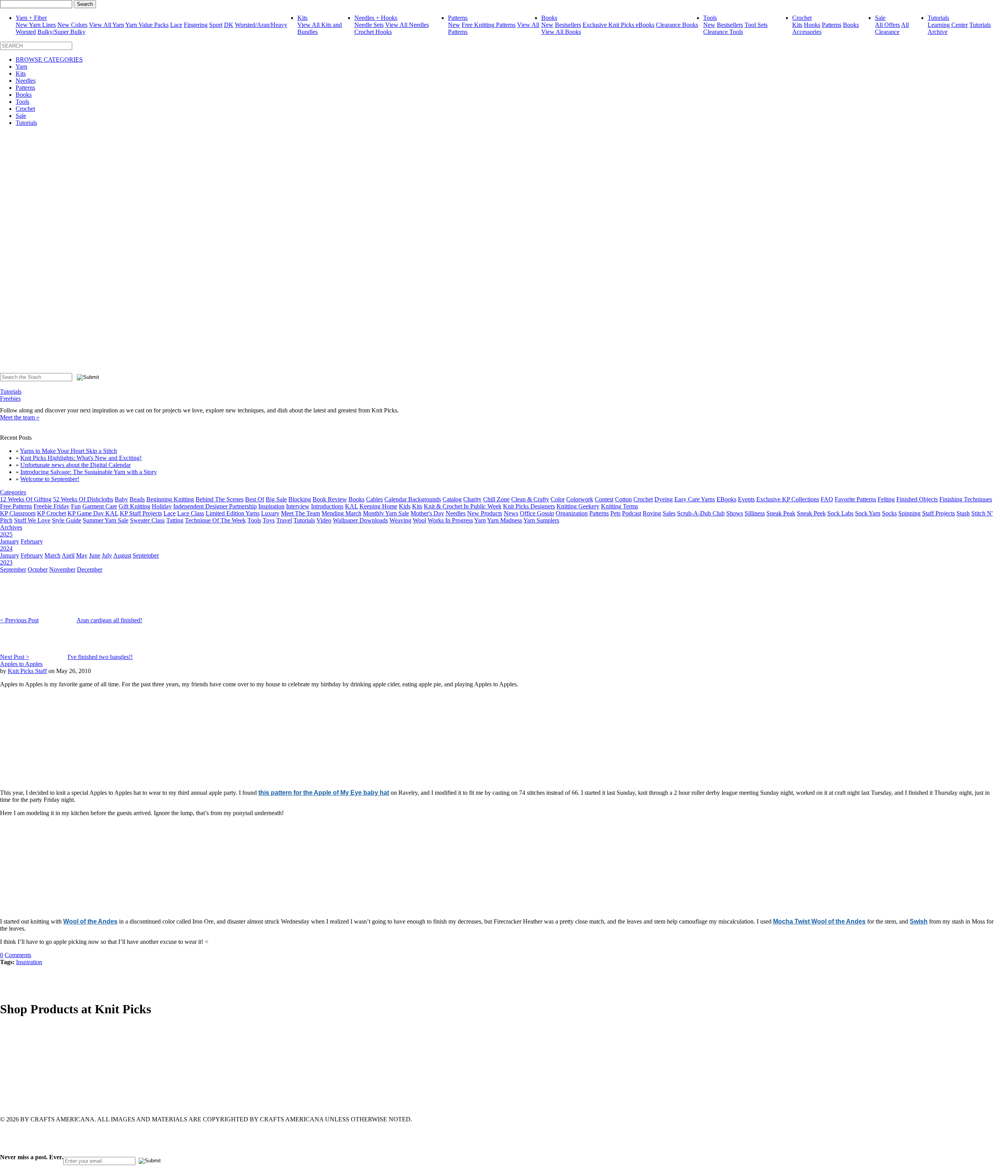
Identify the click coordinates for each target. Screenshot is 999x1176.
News (511, 513)
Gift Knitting (134, 506)
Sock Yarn (867, 513)
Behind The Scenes (220, 499)
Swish (919, 921)
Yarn (21, 66)
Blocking (299, 499)
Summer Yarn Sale (105, 520)
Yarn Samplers (541, 520)
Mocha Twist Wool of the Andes (819, 921)
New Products (484, 513)
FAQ (827, 499)
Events (746, 499)
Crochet (802, 17)
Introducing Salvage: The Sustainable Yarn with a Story (88, 472)
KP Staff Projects (141, 513)
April (68, 555)
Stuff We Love (32, 520)
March (52, 555)
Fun (76, 506)
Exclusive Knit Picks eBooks (618, 24)
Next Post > (14, 657)
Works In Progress (450, 520)
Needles (26, 80)
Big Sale (276, 499)
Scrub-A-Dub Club (701, 513)
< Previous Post (19, 620)
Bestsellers (568, 24)
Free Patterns (16, 506)
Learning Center (948, 24)
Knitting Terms (619, 506)
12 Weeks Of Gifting (26, 499)
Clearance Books (677, 24)
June (94, 555)
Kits (302, 17)
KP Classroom (18, 513)
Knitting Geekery (577, 506)
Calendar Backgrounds (412, 499)
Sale (880, 17)
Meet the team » (19, 417)
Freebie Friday (51, 506)
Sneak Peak (780, 513)
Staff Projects (938, 513)
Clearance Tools (723, 31)
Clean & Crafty (530, 499)
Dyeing (663, 499)
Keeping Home (378, 506)
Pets (615, 513)
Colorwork (579, 499)
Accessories (806, 31)
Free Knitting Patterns (488, 24)
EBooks (726, 499)
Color (558, 499)
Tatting (174, 520)
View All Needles (407, 24)
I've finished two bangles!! (100, 657)
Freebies (10, 398)
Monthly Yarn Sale (386, 513)
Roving (652, 513)
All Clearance (892, 28)
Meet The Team (300, 513)
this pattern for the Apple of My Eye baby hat (323, 792)
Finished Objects (917, 499)
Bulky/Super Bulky (61, 31)
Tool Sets (756, 24)
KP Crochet (51, 513)
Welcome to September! (49, 479)
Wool (419, 520)
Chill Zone (496, 499)
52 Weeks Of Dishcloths (83, 499)
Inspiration (271, 506)
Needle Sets (369, 24)
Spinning (909, 513)
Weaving (400, 520)
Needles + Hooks (375, 17)
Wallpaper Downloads (360, 520)
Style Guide (66, 520)
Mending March (341, 513)
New (454, 24)
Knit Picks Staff (27, 671)
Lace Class (190, 513)
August (122, 555)
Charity (472, 499)
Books (549, 17)
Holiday (162, 506)
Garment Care (99, 506)
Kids (405, 506)
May (81, 555)
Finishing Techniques (965, 499)
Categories (13, 492)
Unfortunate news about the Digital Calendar (75, 465)
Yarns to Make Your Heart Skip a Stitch (68, 451)
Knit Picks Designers (529, 506)
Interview (297, 506)
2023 (6, 562)
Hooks (812, 24)
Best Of (254, 499)
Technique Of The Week (215, 520)
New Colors (72, 24)
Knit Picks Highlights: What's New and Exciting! (81, 458)
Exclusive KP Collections (787, 499)
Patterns (458, 17)
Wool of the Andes (90, 921)
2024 (6, 548)
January (9, 541)
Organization (572, 513)
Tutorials (938, 17)
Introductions (327, 506)
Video (323, 520)
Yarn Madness (504, 520)
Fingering (196, 24)
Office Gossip (537, 513)
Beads (137, 499)
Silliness (755, 513)
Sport (215, 24)
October (38, 569)
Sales (669, 513)
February (32, 541)
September (146, 555)
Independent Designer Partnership (215, 506)
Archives (11, 527)
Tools (710, 17)
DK (228, 24)
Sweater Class (147, 520)
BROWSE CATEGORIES (49, 59)
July (107, 555)
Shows (734, 513)
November (62, 569)
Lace (176, 24)
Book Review (330, 499)
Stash (963, 513)
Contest (604, 499)
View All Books (561, 31)
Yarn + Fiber (31, 17)
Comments (18, 955)
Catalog (452, 499)
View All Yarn (106, 24)
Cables (374, 499)
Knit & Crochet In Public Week (462, 506)
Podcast (631, 513)
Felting (886, 499)
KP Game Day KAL (93, 513)
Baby (121, 499)
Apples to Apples (21, 664)
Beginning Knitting (170, 499)
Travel (284, 520)
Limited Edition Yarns (233, 513)
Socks (889, 513)
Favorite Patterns (855, 499)
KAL (351, 506)
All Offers (887, 24)
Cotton (623, 499)
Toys (269, 520)
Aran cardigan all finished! (109, 620)
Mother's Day (427, 513)
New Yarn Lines (36, 24)
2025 (6, 534)
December (89, 569)
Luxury (270, 513)
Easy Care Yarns (694, 499)
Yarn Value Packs (147, 24)
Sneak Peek (811, 513)
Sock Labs (840, 513)
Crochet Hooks (373, 31)
